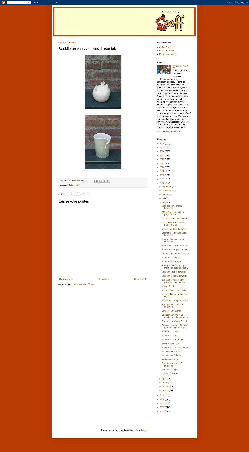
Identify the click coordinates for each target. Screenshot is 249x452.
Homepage (103, 279)
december (167, 186)
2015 (162, 395)
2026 (162, 143)
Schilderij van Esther (171, 311)
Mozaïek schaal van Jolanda (175, 219)
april (164, 379)
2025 (162, 147)
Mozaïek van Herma (171, 373)
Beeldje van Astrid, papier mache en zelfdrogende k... (175, 316)
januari (165, 390)
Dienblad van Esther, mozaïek (175, 253)
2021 (162, 163)
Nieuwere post (66, 279)
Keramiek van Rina (170, 343)
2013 (162, 403)
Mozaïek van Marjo (170, 351)
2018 (162, 175)
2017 (162, 179)
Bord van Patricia (170, 370)
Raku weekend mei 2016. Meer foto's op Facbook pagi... (176, 326)
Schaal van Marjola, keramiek (175, 250)
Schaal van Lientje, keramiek (175, 300)
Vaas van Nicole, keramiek (174, 272)
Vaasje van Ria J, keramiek (174, 229)
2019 (162, 171)
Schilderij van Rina (170, 335)
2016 (162, 183)
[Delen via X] (101, 181)
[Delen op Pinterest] (108, 181)
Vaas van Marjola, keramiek (174, 276)
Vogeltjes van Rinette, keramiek (172, 207)
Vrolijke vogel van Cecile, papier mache (173, 223)
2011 (162, 411)
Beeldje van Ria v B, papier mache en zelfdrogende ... (175, 266)
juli (163, 198)
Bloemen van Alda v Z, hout (174, 321)
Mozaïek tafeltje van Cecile (174, 290)
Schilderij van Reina (171, 257)
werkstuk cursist (73, 185)
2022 (162, 159)
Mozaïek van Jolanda (171, 355)
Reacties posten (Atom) (83, 284)
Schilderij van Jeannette (173, 339)
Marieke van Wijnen (168, 54)
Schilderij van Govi (170, 331)
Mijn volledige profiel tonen (169, 131)
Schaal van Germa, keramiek (175, 246)
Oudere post (140, 279)
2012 (162, 407)
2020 (162, 167)
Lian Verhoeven (166, 50)
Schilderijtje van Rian (171, 261)
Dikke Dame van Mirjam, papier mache (173, 213)
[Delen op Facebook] (105, 181)
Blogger (144, 430)
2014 (162, 399)
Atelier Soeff (164, 47)
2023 (162, 155)
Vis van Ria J (168, 286)
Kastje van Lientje (170, 359)
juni (164, 202)
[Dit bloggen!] (98, 181)
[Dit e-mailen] (95, 181)
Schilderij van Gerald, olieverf (175, 347)
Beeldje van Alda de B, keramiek (172, 364)
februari (166, 386)
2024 (162, 151)
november (167, 190)
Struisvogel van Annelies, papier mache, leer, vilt (173, 281)
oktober (166, 194)
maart (165, 382)
